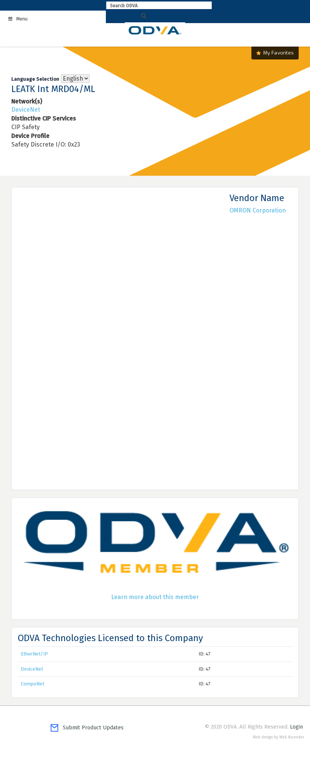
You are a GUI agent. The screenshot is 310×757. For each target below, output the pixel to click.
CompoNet (32, 684)
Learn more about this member (155, 597)
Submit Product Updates (91, 727)
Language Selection (35, 79)
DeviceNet (25, 109)
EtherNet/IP (34, 654)
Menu (22, 19)
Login (296, 727)
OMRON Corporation (257, 210)
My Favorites (278, 53)
